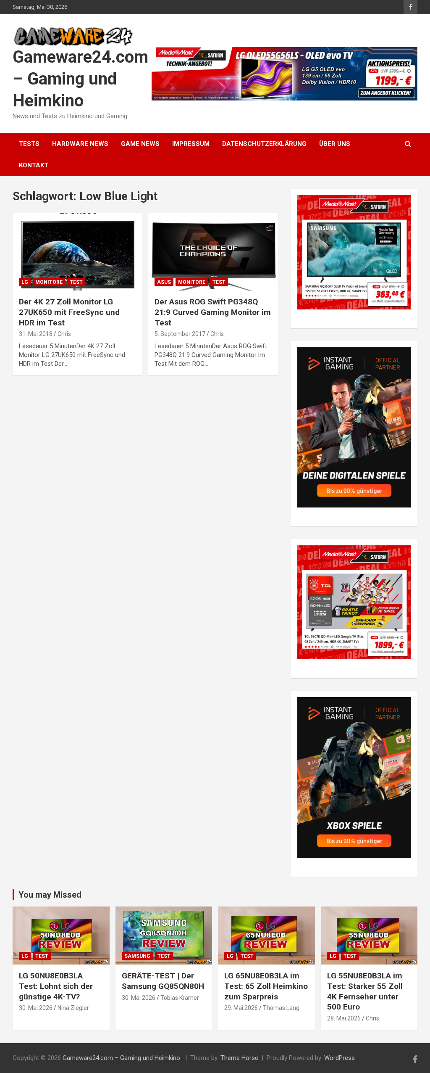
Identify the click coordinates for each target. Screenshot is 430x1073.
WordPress (339, 1058)
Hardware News (80, 144)
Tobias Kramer (179, 997)
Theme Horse (239, 1058)
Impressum (191, 144)
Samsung (137, 956)
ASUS (164, 282)
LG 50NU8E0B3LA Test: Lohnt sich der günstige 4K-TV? (56, 986)
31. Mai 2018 (35, 333)
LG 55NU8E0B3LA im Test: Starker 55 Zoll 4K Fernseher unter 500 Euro (365, 991)
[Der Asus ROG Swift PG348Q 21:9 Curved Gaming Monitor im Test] (213, 251)
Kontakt (33, 165)
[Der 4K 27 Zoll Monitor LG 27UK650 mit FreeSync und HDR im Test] (77, 251)
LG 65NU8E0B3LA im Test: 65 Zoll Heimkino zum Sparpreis (266, 986)
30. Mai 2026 (35, 1007)
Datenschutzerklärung (264, 144)
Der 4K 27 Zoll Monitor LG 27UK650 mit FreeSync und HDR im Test (69, 312)
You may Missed (49, 895)
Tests (29, 144)
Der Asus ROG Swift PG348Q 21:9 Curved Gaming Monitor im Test (213, 312)
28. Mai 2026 (344, 1018)
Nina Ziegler (73, 1007)
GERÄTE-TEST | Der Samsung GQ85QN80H (163, 981)
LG (24, 282)
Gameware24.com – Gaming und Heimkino (80, 79)
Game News (140, 144)
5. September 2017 (180, 333)
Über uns (334, 144)
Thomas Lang (281, 1007)
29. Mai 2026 (241, 1007)
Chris (64, 333)
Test (76, 282)
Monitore (49, 282)
